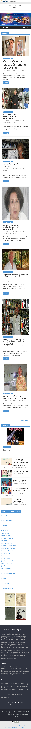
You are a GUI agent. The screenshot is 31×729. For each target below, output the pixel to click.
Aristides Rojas (5, 525)
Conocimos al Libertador (8, 9)
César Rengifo (5, 533)
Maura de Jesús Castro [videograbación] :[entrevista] (15, 397)
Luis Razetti (4, 571)
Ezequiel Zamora (5, 535)
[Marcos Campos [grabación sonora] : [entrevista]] (15, 37)
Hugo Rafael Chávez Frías (8, 543)
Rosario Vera (17, 452)
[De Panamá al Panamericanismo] (6, 498)
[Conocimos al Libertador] (6, 479)
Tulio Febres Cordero (7, 588)
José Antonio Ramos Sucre (8, 545)
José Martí (4, 556)
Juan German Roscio (6, 566)
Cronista (25, 400)
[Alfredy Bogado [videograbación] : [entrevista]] (15, 89)
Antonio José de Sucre (7, 523)
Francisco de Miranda (7, 538)
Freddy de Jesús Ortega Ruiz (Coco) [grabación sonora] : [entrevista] (14, 341)
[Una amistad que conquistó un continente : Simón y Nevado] (6, 488)
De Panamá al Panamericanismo (18, 500)
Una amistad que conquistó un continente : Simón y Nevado (20, 490)
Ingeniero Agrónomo (7, 281)
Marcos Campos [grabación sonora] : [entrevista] (15, 64)
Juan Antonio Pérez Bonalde (8, 561)
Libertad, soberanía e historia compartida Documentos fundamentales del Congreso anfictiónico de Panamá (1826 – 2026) (20, 462)
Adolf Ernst (4, 515)
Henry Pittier (4, 540)
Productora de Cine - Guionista (10, 233)
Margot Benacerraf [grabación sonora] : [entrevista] (11, 227)
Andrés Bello (4, 518)
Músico (14, 122)
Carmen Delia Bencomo (7, 528)
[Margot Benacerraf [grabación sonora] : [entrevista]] (15, 187)
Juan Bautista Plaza (6, 563)
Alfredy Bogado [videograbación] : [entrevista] (10, 116)
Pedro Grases (5, 578)
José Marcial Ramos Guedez (8, 550)
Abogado (24, 70)
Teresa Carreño (5, 583)
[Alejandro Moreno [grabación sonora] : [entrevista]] (15, 250)
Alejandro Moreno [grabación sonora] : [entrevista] (15, 275)
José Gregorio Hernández (8, 548)
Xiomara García (16, 70)
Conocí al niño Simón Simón (20, 471)
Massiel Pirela (17, 400)
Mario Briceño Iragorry (7, 576)
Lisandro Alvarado (6, 568)
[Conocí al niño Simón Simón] (6, 470)
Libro (4, 447)
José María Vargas (6, 553)
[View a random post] (28, 27)
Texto (9, 447)
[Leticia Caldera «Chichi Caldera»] (15, 140)
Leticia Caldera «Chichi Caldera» (12, 165)
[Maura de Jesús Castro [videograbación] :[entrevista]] (15, 365)
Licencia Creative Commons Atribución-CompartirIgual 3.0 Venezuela (17, 726)
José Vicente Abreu (6, 558)
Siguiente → (25, 420)
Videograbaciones (7, 58)
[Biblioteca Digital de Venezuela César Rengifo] (15, 14)
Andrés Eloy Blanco (6, 520)
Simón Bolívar (5, 581)
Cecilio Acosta (5, 530)
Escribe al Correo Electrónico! (15, 702)
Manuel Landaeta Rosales (8, 573)
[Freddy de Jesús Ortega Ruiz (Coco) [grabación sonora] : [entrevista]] (15, 300)
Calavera (6, 450)
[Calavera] (15, 428)
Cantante (5, 170)
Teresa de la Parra (6, 586)
